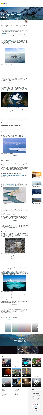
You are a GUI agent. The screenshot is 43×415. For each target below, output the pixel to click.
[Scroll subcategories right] (38, 327)
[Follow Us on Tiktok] (37, 391)
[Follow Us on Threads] (38, 391)
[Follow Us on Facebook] (32, 391)
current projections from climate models (12, 40)
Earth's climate (25, 75)
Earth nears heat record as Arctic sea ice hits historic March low (13, 38)
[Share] (1, 21)
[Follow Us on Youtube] (35, 391)
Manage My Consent (4, 394)
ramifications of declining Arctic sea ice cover (11, 162)
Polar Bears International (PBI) (21, 65)
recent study (4, 33)
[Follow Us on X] (40, 391)
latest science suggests (6, 297)
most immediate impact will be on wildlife (10, 184)
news (3, 5)
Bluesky (9, 319)
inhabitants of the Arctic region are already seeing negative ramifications (13, 175)
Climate (5, 5)
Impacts (8, 5)
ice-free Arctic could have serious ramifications (9, 75)
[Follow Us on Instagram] (34, 391)
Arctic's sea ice (9, 30)
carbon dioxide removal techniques (8, 272)
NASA (13, 234)
